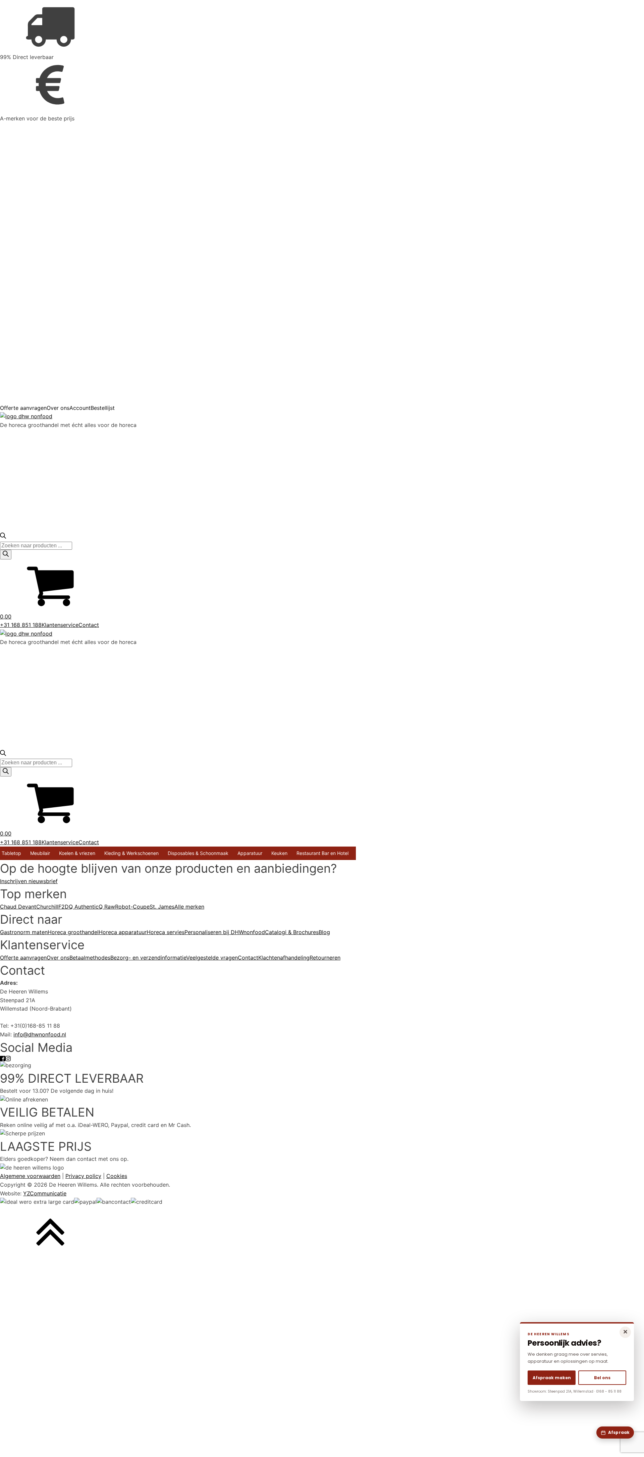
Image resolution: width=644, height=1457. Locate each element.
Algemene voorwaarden (30, 1176)
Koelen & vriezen (77, 853)
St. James (162, 906)
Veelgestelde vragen (212, 957)
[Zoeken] (5, 554)
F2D (63, 906)
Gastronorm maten (24, 932)
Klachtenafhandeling (284, 957)
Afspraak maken (552, 1378)
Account (80, 407)
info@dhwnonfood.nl (39, 1034)
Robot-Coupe (132, 906)
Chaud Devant (18, 906)
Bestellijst (103, 407)
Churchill (47, 906)
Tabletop (11, 853)
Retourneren (325, 957)
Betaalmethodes (89, 957)
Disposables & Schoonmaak (198, 853)
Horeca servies (165, 932)
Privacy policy (83, 1176)
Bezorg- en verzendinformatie (148, 957)
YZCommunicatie (44, 1193)
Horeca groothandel (73, 932)
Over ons (58, 407)
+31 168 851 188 (21, 625)
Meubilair (40, 853)
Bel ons (602, 1378)
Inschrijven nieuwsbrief (29, 881)
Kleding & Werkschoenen (131, 853)
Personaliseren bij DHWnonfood (224, 932)
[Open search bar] (3, 536)
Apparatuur (249, 853)
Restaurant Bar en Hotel (322, 853)
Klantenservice (60, 625)
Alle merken (189, 906)
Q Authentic (84, 906)
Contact (88, 625)
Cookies (116, 1176)
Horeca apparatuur (123, 932)
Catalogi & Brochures (292, 932)
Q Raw (107, 906)
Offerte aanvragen (23, 407)
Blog (324, 932)
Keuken (279, 853)
